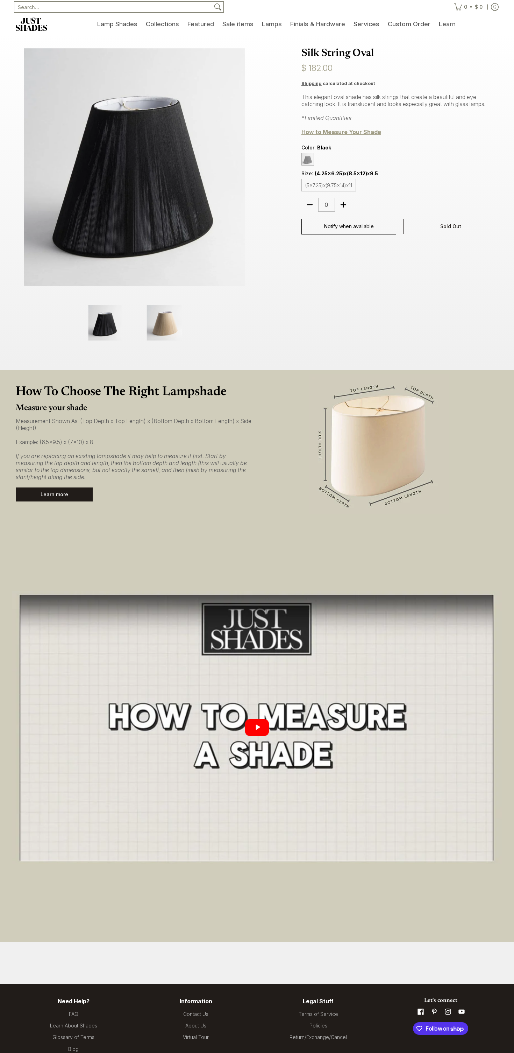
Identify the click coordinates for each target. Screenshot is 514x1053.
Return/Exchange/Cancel (318, 1037)
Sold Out (450, 226)
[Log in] (495, 7)
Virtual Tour (196, 1037)
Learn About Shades (73, 1026)
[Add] (343, 204)
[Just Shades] (31, 24)
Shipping (311, 83)
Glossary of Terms (73, 1037)
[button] (421, 1011)
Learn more (54, 494)
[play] (257, 727)
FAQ (73, 1014)
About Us (195, 1026)
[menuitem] (117, 24)
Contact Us (195, 1014)
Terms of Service (318, 1014)
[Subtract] (309, 204)
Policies (318, 1026)
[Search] (217, 7)
